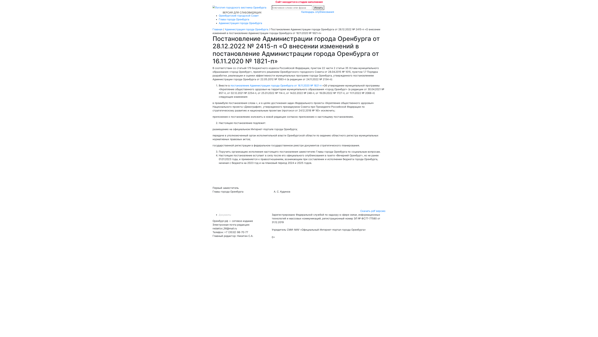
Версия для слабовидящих (242, 12)
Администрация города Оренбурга (240, 23)
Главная (217, 29)
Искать (318, 7)
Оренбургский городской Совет (239, 15)
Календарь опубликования (317, 11)
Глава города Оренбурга (234, 19)
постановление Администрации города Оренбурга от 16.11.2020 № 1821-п (276, 85)
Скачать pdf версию (372, 210)
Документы (225, 214)
